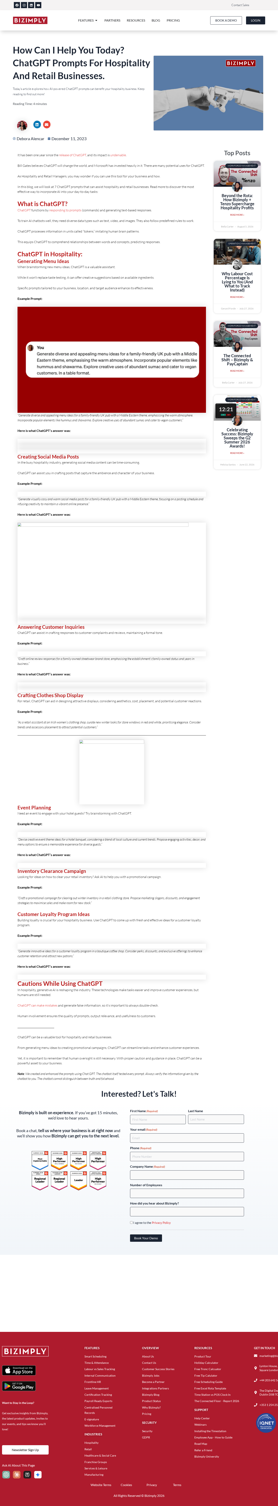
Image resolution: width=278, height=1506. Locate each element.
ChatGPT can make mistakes (37, 1005)
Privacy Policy (161, 1222)
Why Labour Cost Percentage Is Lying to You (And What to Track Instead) (237, 281)
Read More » (237, 214)
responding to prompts (65, 210)
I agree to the (152, 1222)
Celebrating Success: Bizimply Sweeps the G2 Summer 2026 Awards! (237, 437)
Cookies (126, 1485)
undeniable (118, 155)
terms (177, 1485)
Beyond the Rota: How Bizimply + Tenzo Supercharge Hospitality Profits (237, 201)
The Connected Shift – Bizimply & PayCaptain (237, 359)
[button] (37, 124)
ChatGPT (24, 210)
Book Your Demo (146, 1238)
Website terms (101, 1485)
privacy (152, 1485)
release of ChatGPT (72, 155)
